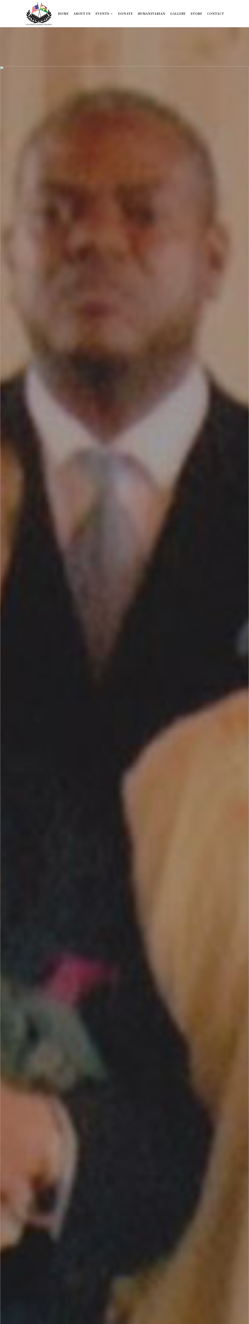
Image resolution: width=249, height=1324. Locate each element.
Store (196, 14)
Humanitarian (151, 14)
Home (63, 14)
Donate (125, 14)
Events (102, 14)
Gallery (178, 14)
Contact (215, 14)
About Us (82, 14)
